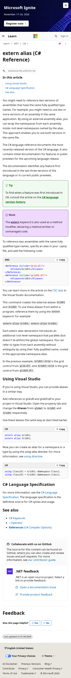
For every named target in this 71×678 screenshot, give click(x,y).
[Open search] (56, 36)
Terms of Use (10, 673)
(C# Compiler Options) (30, 527)
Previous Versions (31, 663)
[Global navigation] (3, 36)
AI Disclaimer (10, 663)
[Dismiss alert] (65, 5)
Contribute (9, 668)
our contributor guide (41, 560)
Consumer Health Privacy (46, 668)
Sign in (64, 36)
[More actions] (65, 43)
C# (24, 43)
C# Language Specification (20, 87)
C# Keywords (17, 518)
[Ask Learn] (60, 43)
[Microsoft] (35, 36)
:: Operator (16, 523)
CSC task (58, 290)
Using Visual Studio (16, 83)
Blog (47, 663)
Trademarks (27, 673)
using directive (33, 456)
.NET (16, 43)
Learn (6, 43)
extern (15, 222)
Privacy (22, 668)
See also (9, 92)
